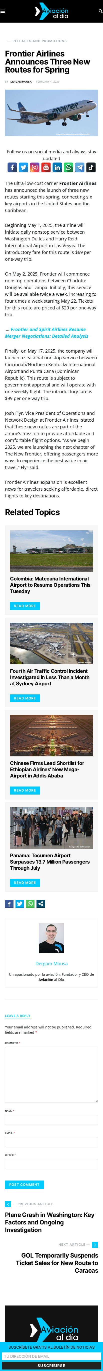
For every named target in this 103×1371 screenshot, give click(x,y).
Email (10, 1132)
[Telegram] (80, 167)
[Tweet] (20, 903)
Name (9, 1110)
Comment (12, 1042)
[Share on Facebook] (9, 903)
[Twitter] (23, 167)
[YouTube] (46, 167)
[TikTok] (91, 167)
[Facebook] (12, 167)
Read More (25, 606)
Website (10, 1154)
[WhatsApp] (69, 167)
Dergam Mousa (21, 81)
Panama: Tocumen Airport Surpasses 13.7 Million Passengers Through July (50, 862)
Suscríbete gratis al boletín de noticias (51, 1347)
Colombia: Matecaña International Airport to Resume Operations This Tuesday (50, 585)
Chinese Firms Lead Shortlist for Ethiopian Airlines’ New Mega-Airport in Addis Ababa (47, 769)
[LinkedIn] (57, 167)
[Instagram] (35, 167)
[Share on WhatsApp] (30, 903)
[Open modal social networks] (40, 903)
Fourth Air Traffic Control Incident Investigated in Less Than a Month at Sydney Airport (50, 677)
